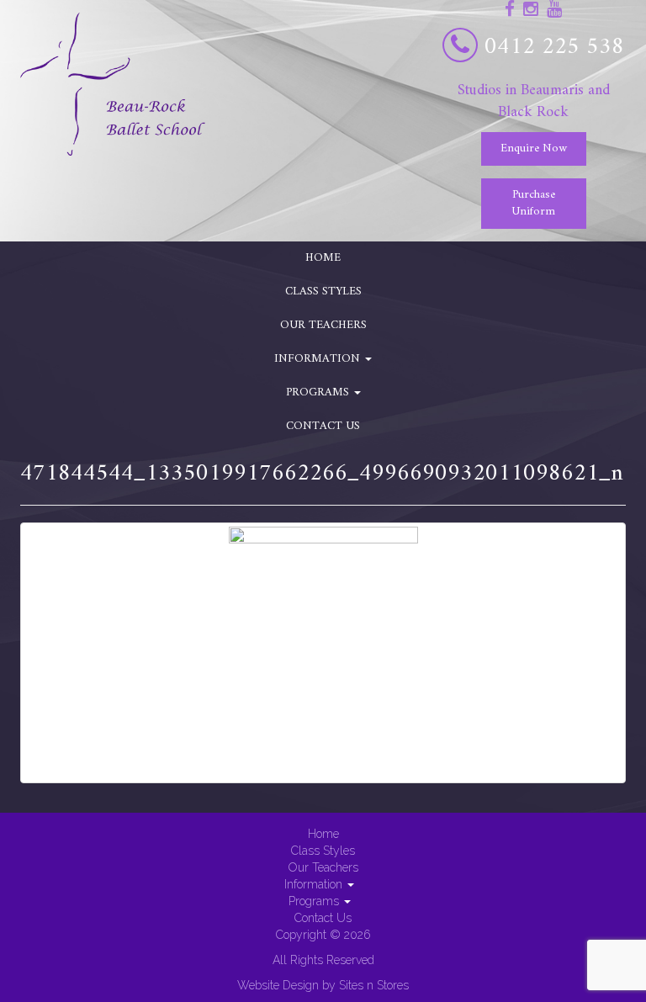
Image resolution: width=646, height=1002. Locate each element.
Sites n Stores (374, 985)
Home (323, 257)
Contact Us (323, 426)
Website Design (278, 985)
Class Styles (323, 291)
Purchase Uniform (533, 203)
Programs (319, 392)
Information (318, 358)
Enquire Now (533, 148)
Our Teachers (323, 325)
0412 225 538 (554, 47)
